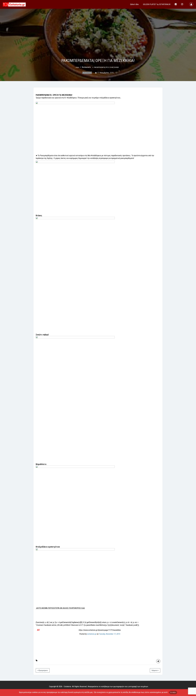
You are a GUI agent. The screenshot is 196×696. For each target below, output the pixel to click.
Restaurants (86, 67)
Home (77, 67)
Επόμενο (155, 670)
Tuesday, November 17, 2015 (109, 634)
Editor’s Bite (134, 4)
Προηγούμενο (43, 670)
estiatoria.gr (91, 634)
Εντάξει (173, 692)
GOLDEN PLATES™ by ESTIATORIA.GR (156, 4)
